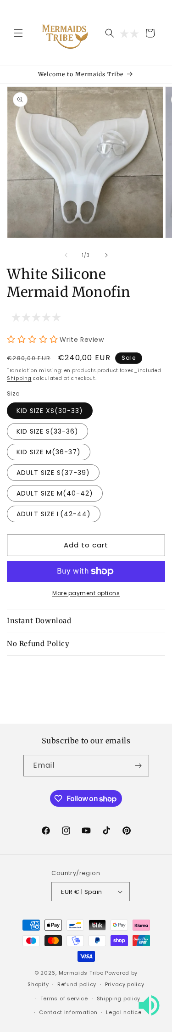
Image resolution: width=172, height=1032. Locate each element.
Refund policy (76, 984)
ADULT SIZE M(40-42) (55, 493)
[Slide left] (66, 255)
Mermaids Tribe (81, 972)
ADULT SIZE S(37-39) (53, 472)
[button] (18, 33)
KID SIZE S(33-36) (47, 431)
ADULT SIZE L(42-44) (54, 514)
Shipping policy (119, 998)
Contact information (68, 1012)
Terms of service (64, 998)
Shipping (19, 378)
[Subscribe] (138, 765)
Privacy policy (124, 984)
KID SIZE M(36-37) (49, 452)
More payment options (86, 593)
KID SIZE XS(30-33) (50, 410)
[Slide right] (106, 255)
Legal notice (123, 1012)
